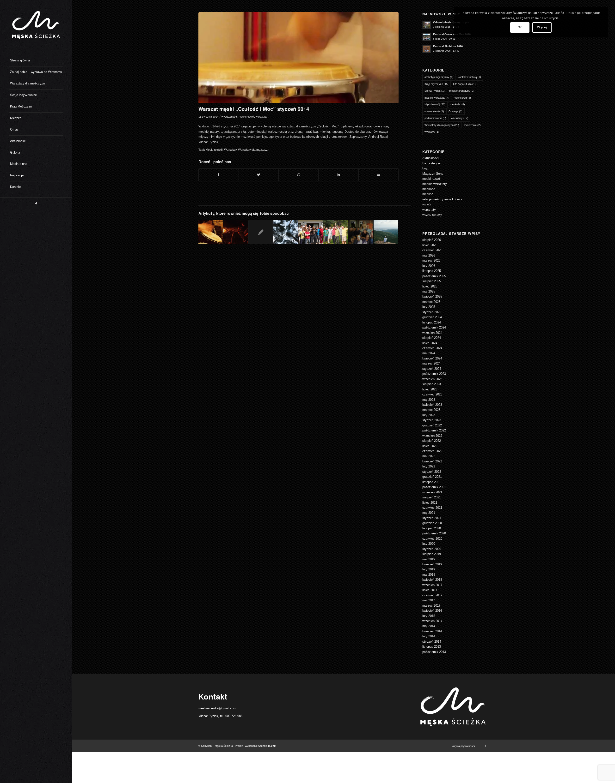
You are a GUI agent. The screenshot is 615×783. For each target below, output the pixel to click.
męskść (427, 194)
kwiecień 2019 (432, 564)
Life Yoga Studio (464, 84)
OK (520, 27)
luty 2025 (428, 307)
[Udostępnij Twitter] (258, 175)
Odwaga (455, 111)
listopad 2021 (431, 482)
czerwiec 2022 (432, 451)
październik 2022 (434, 430)
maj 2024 (428, 353)
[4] (298, 57)
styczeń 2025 (431, 312)
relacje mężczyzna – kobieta (442, 199)
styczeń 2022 (431, 471)
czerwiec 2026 (432, 250)
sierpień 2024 (431, 338)
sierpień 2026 (431, 240)
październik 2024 (434, 327)
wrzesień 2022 (432, 435)
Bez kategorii (431, 163)
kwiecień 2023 (432, 404)
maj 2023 (428, 399)
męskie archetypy (461, 90)
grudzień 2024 (432, 317)
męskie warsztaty (436, 97)
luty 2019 (428, 569)
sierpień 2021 (431, 497)
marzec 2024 (431, 363)
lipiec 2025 (429, 286)
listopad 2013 (431, 646)
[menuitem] (36, 60)
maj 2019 (428, 559)
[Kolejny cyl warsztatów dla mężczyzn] (235, 232)
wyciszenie (472, 125)
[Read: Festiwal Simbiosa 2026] (426, 49)
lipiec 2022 (429, 446)
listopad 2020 (431, 528)
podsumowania (435, 118)
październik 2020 (434, 533)
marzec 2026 (431, 260)
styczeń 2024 (431, 369)
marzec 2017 (431, 605)
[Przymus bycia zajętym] (386, 232)
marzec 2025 (431, 302)
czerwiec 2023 (432, 394)
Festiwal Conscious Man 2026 (452, 34)
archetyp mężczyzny (438, 77)
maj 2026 (428, 255)
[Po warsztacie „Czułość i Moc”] (335, 232)
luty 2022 (428, 466)
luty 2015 (428, 616)
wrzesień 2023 (432, 379)
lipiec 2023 (429, 389)
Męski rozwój (214, 149)
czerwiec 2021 (432, 507)
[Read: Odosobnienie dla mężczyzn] (426, 25)
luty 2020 (428, 543)
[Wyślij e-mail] (378, 175)
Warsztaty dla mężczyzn (253, 149)
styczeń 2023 (431, 420)
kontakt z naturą (469, 77)
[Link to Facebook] (36, 204)
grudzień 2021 (432, 476)
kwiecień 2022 (432, 461)
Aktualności (230, 116)
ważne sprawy (432, 214)
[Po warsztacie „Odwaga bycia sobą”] (310, 232)
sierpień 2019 (431, 554)
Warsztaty (230, 149)
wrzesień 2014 (432, 621)
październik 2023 (434, 374)
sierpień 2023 (431, 384)
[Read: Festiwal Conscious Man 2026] (426, 37)
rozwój (426, 204)
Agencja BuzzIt (267, 745)
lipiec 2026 (429, 245)
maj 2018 (428, 574)
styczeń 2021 (431, 518)
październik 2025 (434, 276)
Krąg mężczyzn (436, 84)
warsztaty (261, 116)
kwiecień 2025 (432, 296)
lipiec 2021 (429, 502)
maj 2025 (428, 291)
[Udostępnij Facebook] (219, 175)
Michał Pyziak (434, 90)
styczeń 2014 (431, 641)
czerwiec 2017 (432, 595)
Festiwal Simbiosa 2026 (448, 46)
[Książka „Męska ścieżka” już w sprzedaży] (260, 232)
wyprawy (431, 131)
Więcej (542, 27)
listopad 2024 (431, 322)
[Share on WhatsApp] (298, 175)
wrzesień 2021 (432, 492)
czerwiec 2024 (432, 348)
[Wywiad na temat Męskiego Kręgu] (210, 232)
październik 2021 (434, 487)
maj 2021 (428, 512)
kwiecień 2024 (432, 358)
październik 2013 (434, 652)
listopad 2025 (431, 271)
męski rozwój (246, 116)
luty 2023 (428, 415)
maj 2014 (428, 626)
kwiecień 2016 (432, 610)
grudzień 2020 (432, 523)
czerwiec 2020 (432, 538)
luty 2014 (428, 636)
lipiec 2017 (429, 590)
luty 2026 (428, 266)
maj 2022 (428, 456)
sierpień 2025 (431, 281)
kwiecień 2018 (432, 579)
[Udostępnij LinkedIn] (338, 175)
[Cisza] (285, 232)
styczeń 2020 (431, 549)
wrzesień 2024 (432, 333)
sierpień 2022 (431, 440)
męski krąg (462, 97)
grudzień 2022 (432, 425)
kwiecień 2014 (432, 631)
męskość (457, 104)
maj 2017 (428, 600)
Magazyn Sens (432, 173)
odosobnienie (434, 111)
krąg (425, 168)
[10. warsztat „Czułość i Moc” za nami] (360, 232)
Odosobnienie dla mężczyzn (451, 22)
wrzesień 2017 (432, 585)
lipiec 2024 (429, 343)
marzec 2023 (431, 410)
